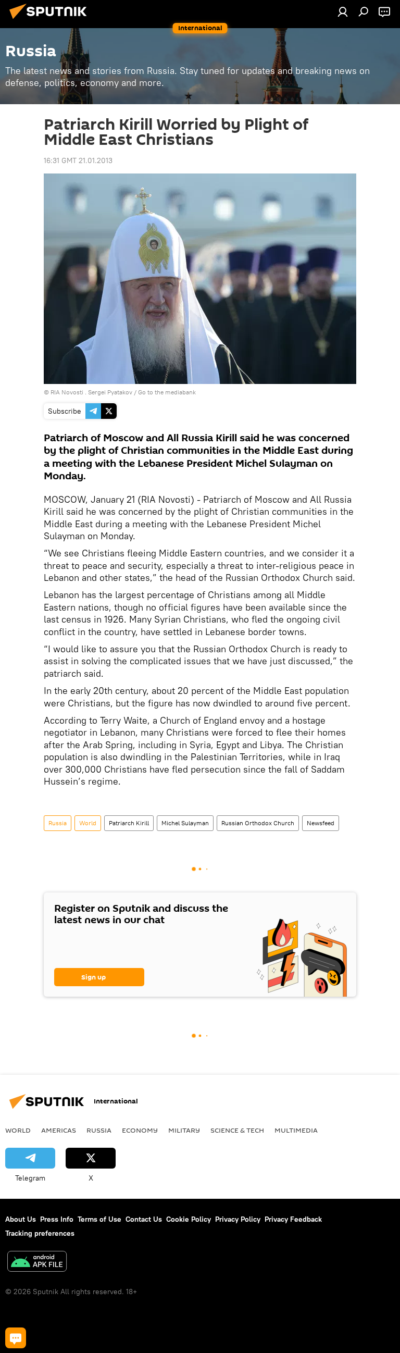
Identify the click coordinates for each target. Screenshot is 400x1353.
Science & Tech (237, 1130)
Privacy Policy (237, 1219)
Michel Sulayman (185, 823)
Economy (140, 1130)
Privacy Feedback (293, 1219)
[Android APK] (37, 1262)
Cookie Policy (188, 1219)
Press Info (56, 1219)
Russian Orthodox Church (257, 823)
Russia (57, 823)
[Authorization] (342, 11)
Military (184, 1130)
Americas (58, 1130)
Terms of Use (99, 1219)
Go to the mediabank (167, 392)
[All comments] (15, 1337)
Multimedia (296, 1130)
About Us (20, 1219)
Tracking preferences (39, 1233)
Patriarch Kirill (129, 823)
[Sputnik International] (51, 20)
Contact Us (144, 1219)
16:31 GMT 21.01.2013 (78, 160)
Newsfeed (320, 823)
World (87, 823)
